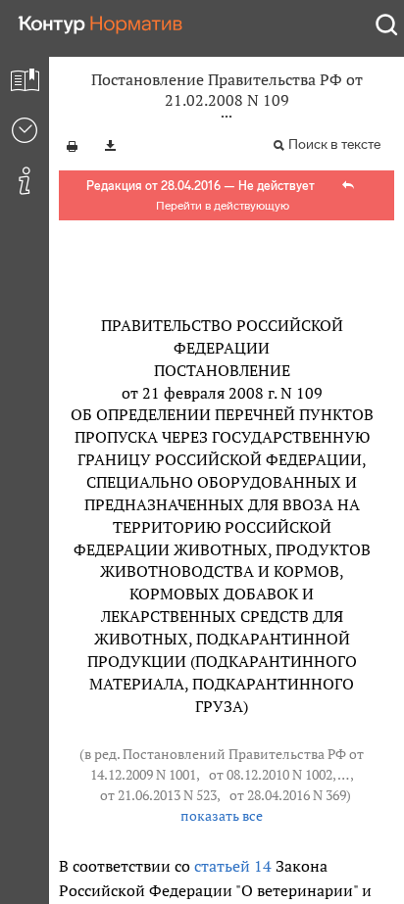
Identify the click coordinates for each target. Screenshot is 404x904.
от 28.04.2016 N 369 (287, 795)
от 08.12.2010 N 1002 (270, 775)
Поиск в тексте (334, 144)
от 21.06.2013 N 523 (158, 795)
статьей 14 (233, 866)
